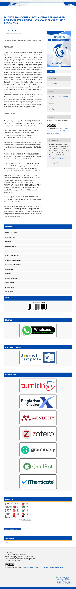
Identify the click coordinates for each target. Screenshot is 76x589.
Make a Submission (12, 529)
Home (6, 12)
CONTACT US (9, 292)
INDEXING (8, 273)
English (6, 543)
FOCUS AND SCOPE (11, 233)
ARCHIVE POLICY (10, 283)
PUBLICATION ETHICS (11, 251)
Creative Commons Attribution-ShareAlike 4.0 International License (57, 131)
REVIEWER (8, 242)
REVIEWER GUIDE (10, 246)
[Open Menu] (4, 4)
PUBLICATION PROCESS (12, 255)
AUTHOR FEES (9, 287)
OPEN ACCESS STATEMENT (13, 260)
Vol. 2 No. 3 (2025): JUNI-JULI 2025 (28, 12)
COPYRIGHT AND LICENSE (13, 264)
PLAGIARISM (9, 269)
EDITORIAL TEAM (10, 237)
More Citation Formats (56, 162)
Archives (13, 12)
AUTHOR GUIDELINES (11, 278)
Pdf (51, 72)
